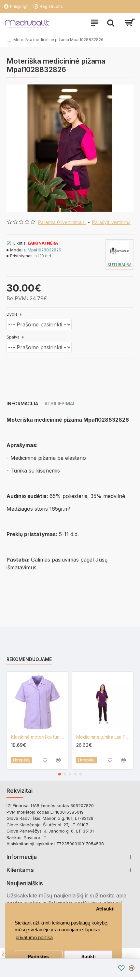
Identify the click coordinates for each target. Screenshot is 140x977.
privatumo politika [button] (34, 937)
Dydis (12, 314)
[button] (59, 774)
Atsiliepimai (59, 403)
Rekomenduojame (29, 659)
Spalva (13, 337)
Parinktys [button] (38, 956)
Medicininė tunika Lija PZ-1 (104, 737)
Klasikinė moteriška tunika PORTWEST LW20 (38, 737)
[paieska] (111, 23)
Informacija (22, 403)
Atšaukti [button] (105, 909)
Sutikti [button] (88, 956)
